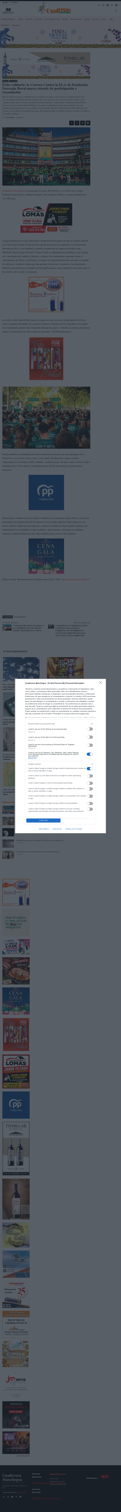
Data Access (57, 829)
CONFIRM (43, 820)
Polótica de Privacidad (74, 829)
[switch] (90, 729)
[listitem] (60, 724)
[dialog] (60, 756)
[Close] (101, 683)
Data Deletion (44, 829)
